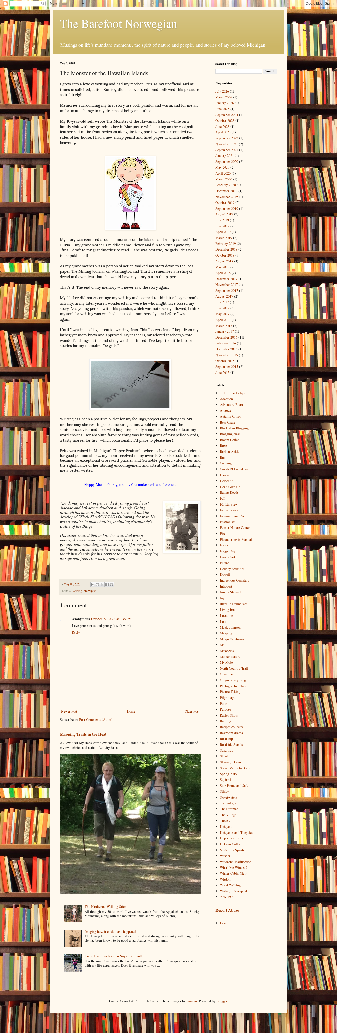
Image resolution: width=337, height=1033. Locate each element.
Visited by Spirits (232, 850)
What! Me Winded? (233, 867)
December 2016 (226, 337)
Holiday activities (232, 568)
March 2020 (223, 179)
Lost (223, 621)
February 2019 (225, 243)
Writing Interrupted (84, 591)
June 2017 (222, 308)
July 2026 (222, 91)
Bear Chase (227, 422)
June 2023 (222, 126)
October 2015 (224, 360)
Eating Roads (229, 492)
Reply (76, 632)
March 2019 (223, 237)
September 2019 (226, 208)
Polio (223, 703)
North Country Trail (234, 668)
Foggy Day (227, 551)
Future (224, 562)
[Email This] (92, 584)
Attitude (225, 410)
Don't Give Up (230, 486)
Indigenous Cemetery (234, 580)
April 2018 (223, 272)
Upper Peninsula (231, 838)
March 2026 (223, 97)
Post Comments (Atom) (95, 719)
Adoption (226, 398)
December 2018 (226, 249)
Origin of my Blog (233, 680)
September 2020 (226, 161)
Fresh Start (227, 557)
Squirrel (225, 779)
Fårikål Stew (229, 504)
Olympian (227, 674)
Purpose (225, 709)
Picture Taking (230, 691)
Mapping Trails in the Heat (83, 734)
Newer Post (69, 711)
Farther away (229, 510)
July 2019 (222, 220)
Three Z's (226, 820)
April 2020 (223, 173)
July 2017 (222, 302)
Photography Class (233, 686)
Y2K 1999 (227, 896)
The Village (228, 814)
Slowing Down (230, 762)
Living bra (227, 609)
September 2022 (226, 138)
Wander (225, 855)
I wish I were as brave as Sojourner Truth (114, 956)
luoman (192, 1001)
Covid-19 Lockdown (234, 469)
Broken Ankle (229, 451)
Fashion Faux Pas (232, 516)
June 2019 (222, 226)
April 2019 (223, 232)
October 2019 (224, 202)
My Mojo (226, 662)
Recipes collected (232, 726)
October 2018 (224, 255)
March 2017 (223, 325)
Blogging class (230, 433)
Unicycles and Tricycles (236, 832)
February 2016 (225, 343)
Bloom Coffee (229, 439)
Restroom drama (231, 732)
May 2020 (222, 167)
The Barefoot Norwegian (118, 23)
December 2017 (226, 278)
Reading (225, 721)
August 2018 (224, 261)
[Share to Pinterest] (111, 584)
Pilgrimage (227, 697)
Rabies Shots (229, 715)
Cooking (226, 463)
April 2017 (223, 319)
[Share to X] (102, 584)
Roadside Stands (231, 744)
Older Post (192, 711)
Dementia (226, 480)
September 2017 (226, 290)
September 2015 (226, 366)
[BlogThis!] (97, 584)
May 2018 (222, 267)
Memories (227, 650)
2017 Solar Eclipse (233, 393)
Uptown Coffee (230, 844)
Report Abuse (227, 910)
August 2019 (224, 214)
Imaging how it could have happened (110, 931)
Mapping (226, 633)
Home (131, 711)
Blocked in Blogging (234, 428)
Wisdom (225, 879)
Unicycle (226, 826)
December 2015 (226, 349)
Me (222, 644)
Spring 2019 (228, 773)
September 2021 (226, 150)
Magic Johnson (230, 627)
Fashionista (227, 521)
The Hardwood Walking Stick (105, 906)
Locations (226, 615)
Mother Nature (230, 656)
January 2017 (224, 331)
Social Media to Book (235, 768)
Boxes (224, 445)
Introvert (226, 586)
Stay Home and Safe (234, 785)
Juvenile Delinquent (233, 603)
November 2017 (226, 284)
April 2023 (223, 132)
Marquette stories (232, 639)
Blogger (221, 1001)
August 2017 (224, 296)
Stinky (224, 791)
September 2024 (226, 114)
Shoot (224, 756)
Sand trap (226, 750)
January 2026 (224, 102)
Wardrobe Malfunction (235, 861)
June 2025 (222, 108)
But (222, 457)
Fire (222, 533)
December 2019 (226, 190)
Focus (224, 545)
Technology (228, 803)
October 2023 (224, 120)
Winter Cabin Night (233, 873)
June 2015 (222, 372)
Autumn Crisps (230, 416)
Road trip (226, 738)
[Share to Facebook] (106, 584)
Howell (225, 574)
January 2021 (224, 155)
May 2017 (222, 314)
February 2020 (225, 184)
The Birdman (229, 808)
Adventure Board (232, 404)
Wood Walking (230, 885)
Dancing (225, 475)
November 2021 (226, 144)
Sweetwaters (228, 797)
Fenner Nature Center (235, 527)
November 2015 (226, 355)
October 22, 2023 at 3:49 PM (111, 618)
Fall (222, 498)
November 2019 (226, 196)
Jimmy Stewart (230, 592)
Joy (222, 598)
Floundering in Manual (236, 539)
